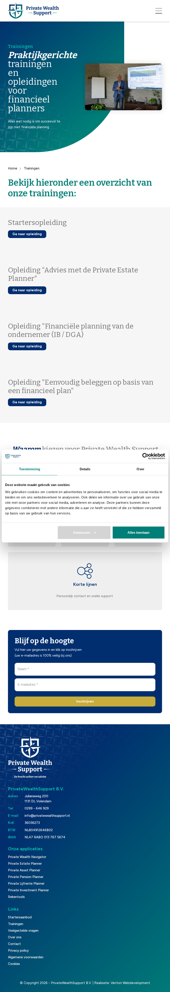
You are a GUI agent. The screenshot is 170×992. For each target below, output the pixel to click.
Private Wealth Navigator (27, 857)
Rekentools (16, 897)
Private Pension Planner (25, 877)
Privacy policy (18, 951)
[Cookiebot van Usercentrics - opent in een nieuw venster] (145, 456)
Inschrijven (85, 701)
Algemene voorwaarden (25, 957)
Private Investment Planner (28, 890)
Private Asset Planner (24, 870)
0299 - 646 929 (37, 808)
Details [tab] (85, 469)
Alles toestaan (138, 532)
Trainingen (15, 924)
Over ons (14, 937)
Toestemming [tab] (29, 469)
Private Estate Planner (25, 864)
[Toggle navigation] (159, 11)
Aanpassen (81, 532)
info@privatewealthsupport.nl (47, 816)
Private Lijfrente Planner (26, 884)
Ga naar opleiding (27, 234)
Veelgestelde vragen (23, 931)
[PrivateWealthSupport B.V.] (33, 11)
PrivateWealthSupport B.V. (71, 983)
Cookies (14, 964)
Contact (14, 944)
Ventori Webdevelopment (130, 983)
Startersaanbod (20, 917)
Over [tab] (140, 469)
